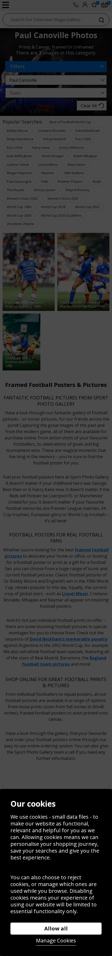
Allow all (56, 928)
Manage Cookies (56, 940)
